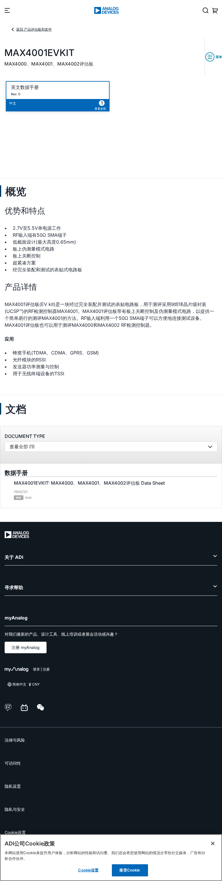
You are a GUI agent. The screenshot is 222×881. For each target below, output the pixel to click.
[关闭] (212, 843)
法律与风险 (15, 740)
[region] (111, 857)
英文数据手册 (25, 87)
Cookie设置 (15, 832)
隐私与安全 (15, 809)
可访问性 (13, 763)
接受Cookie (129, 870)
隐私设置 (13, 786)
